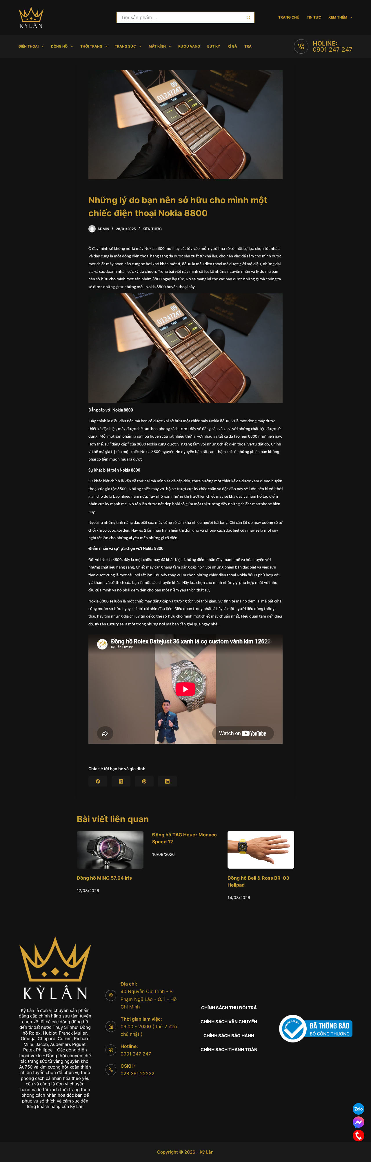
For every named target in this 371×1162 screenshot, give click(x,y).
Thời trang (91, 46)
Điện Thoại (29, 46)
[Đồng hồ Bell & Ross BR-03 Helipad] (198, 850)
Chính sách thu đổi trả (229, 1008)
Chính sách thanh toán (229, 1049)
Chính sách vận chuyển (229, 1021)
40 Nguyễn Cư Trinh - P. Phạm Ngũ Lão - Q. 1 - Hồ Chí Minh (149, 999)
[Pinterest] (144, 781)
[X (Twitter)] (121, 781)
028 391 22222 (137, 1073)
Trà (248, 46)
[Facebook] (97, 781)
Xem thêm (337, 17)
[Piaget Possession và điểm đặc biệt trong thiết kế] (274, 850)
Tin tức (314, 17)
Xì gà (232, 46)
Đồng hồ (59, 46)
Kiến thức (152, 229)
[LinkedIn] (167, 781)
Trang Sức (125, 46)
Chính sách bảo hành (228, 1035)
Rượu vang (189, 46)
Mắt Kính (157, 46)
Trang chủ (288, 17)
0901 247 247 (332, 49)
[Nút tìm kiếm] (248, 17)
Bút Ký (213, 46)
